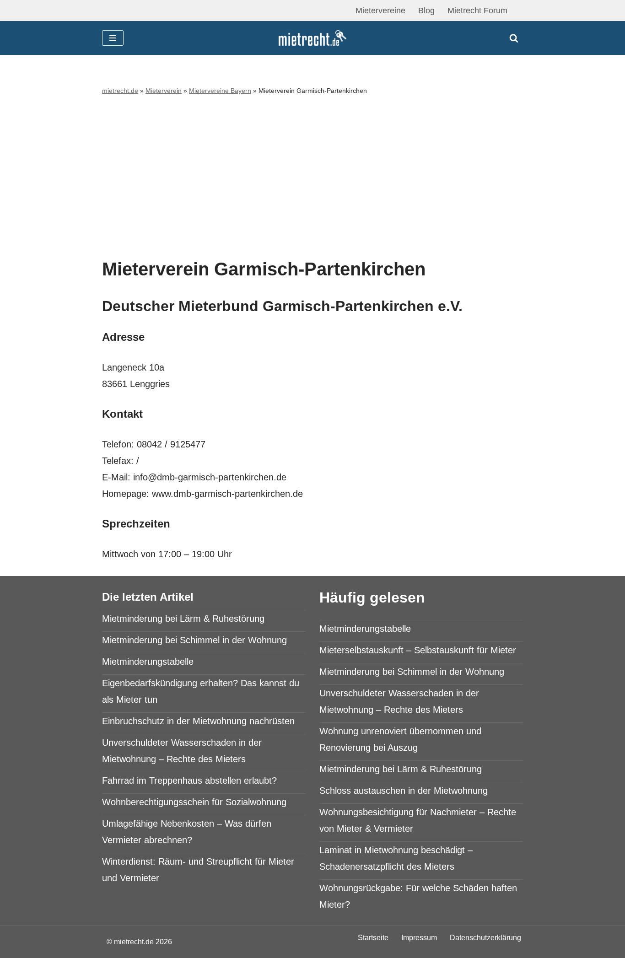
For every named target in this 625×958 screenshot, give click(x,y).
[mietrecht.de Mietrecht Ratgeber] (312, 38)
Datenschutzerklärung (485, 938)
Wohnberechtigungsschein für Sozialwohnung (194, 802)
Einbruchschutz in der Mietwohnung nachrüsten (198, 721)
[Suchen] (513, 38)
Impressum (419, 938)
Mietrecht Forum (477, 10)
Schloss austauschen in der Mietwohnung (403, 791)
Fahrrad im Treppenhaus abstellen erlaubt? (189, 780)
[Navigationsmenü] (113, 38)
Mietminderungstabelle (148, 662)
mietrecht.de (120, 90)
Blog (426, 10)
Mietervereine (380, 10)
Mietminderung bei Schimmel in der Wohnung (194, 640)
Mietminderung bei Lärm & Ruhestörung (183, 619)
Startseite (373, 938)
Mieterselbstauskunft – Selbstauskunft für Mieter (417, 650)
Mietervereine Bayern (220, 90)
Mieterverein (163, 90)
